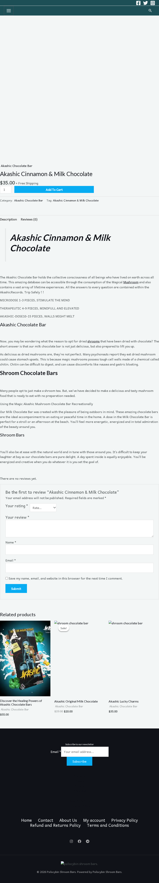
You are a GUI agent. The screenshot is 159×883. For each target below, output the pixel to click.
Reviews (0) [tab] (29, 219)
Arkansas (79, 790)
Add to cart (54, 189)
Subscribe (79, 761)
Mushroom (130, 281)
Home (26, 820)
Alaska (79, 780)
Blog (79, 795)
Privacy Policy (124, 820)
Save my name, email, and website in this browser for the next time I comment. (66, 578)
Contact (45, 820)
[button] (150, 11)
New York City (79, 800)
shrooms (93, 341)
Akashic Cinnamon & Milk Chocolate (76, 200)
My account (94, 820)
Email (10, 560)
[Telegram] (87, 841)
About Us (68, 820)
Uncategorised (79, 805)
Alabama (79, 775)
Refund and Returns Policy (55, 825)
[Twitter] (145, 3)
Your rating (16, 506)
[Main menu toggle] (9, 11)
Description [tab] (8, 219)
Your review (17, 517)
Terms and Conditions (108, 825)
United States (79, 810)
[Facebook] (138, 3)
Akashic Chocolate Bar (16, 165)
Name (10, 542)
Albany (80, 785)
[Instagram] (152, 3)
